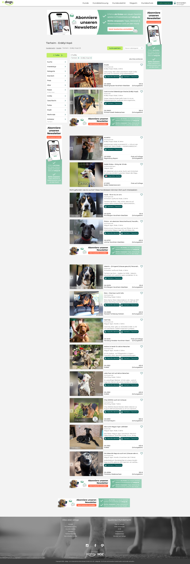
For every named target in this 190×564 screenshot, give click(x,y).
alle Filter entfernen (136, 59)
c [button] (71, 76)
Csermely (107, 320)
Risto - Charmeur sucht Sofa (114, 293)
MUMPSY (107, 137)
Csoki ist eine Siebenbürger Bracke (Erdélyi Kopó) (121, 91)
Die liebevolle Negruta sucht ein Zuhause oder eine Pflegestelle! (121, 453)
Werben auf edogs (119, 536)
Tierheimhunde (70, 534)
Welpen (70, 531)
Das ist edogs (119, 524)
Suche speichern (115, 48)
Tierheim (75, 58)
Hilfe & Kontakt (119, 526)
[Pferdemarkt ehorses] (91, 555)
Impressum (119, 531)
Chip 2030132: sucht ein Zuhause (115, 400)
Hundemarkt (50, 48)
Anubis (106, 65)
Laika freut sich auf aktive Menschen (116, 373)
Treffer (58, 55)
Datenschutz (119, 534)
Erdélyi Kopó (86, 58)
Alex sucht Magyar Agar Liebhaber (116, 427)
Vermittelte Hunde (70, 536)
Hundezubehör (71, 529)
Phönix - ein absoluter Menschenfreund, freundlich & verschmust (121, 221)
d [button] (101, 76)
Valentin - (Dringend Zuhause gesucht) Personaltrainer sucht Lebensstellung (121, 266)
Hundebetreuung (70, 526)
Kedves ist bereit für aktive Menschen (117, 346)
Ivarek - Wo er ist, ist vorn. (113, 195)
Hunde (58, 48)
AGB (119, 529)
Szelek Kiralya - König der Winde (115, 164)
